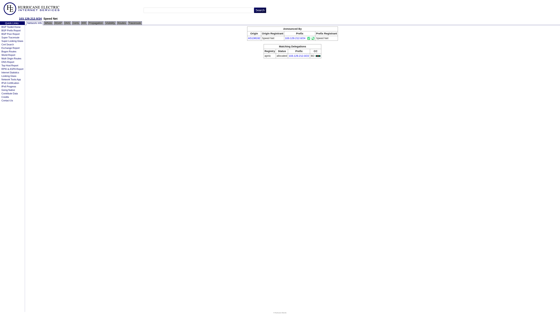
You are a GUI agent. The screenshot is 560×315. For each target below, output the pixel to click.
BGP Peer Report (10, 34)
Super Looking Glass (12, 41)
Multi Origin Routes (11, 58)
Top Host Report (9, 65)
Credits (5, 97)
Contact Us (7, 100)
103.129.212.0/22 (299, 55)
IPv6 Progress (8, 86)
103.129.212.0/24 (30, 18)
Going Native (8, 90)
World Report (8, 55)
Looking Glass (8, 76)
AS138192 (254, 38)
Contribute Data (9, 93)
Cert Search (7, 44)
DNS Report (7, 62)
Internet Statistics (10, 72)
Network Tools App (11, 79)
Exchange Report (10, 48)
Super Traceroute (10, 37)
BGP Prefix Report (11, 30)
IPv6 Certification (10, 83)
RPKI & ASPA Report (12, 69)
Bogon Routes (8, 51)
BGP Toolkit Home (11, 27)
